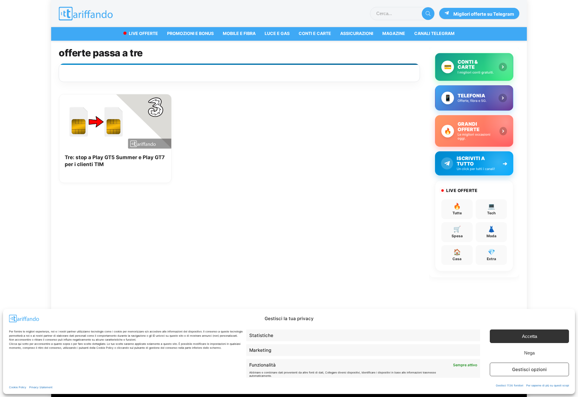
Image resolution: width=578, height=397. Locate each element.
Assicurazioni (356, 33)
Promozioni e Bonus (190, 33)
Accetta (529, 336)
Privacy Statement (40, 387)
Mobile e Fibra (239, 33)
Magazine (393, 33)
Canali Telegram (434, 33)
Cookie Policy (17, 387)
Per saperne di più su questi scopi (547, 385)
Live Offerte (143, 33)
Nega (529, 352)
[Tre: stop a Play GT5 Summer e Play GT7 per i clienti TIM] (115, 99)
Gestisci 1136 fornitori (509, 385)
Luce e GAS (277, 33)
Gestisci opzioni (529, 369)
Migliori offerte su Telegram (483, 14)
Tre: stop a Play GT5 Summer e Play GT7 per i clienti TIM (115, 161)
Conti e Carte (315, 33)
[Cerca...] (428, 13)
